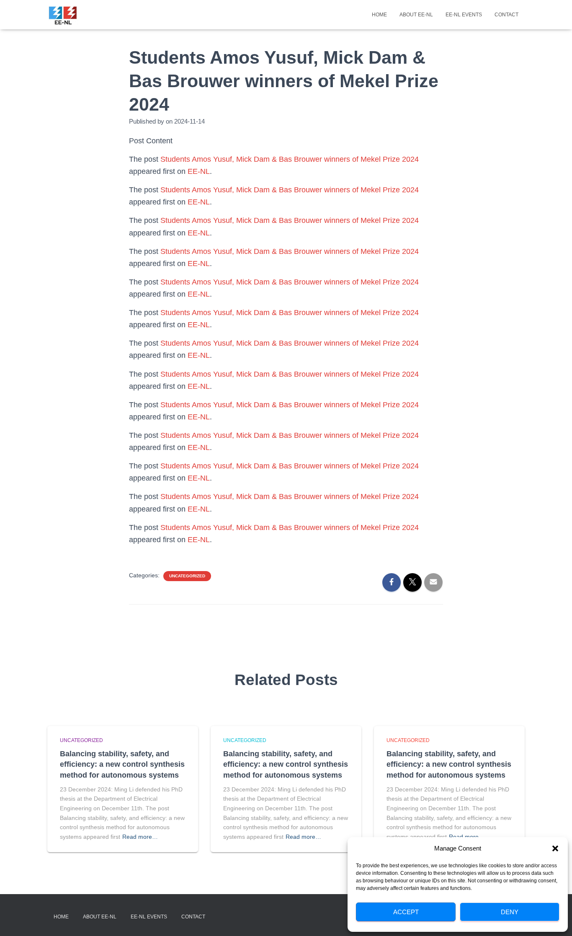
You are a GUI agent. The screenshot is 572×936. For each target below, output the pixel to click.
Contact (506, 15)
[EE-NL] (63, 14)
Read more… (140, 836)
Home (379, 15)
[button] (555, 848)
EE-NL (199, 171)
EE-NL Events (464, 15)
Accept (406, 911)
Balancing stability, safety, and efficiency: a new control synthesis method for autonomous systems (122, 764)
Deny (509, 911)
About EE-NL (416, 15)
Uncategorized (187, 576)
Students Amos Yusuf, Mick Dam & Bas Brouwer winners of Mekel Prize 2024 (289, 159)
